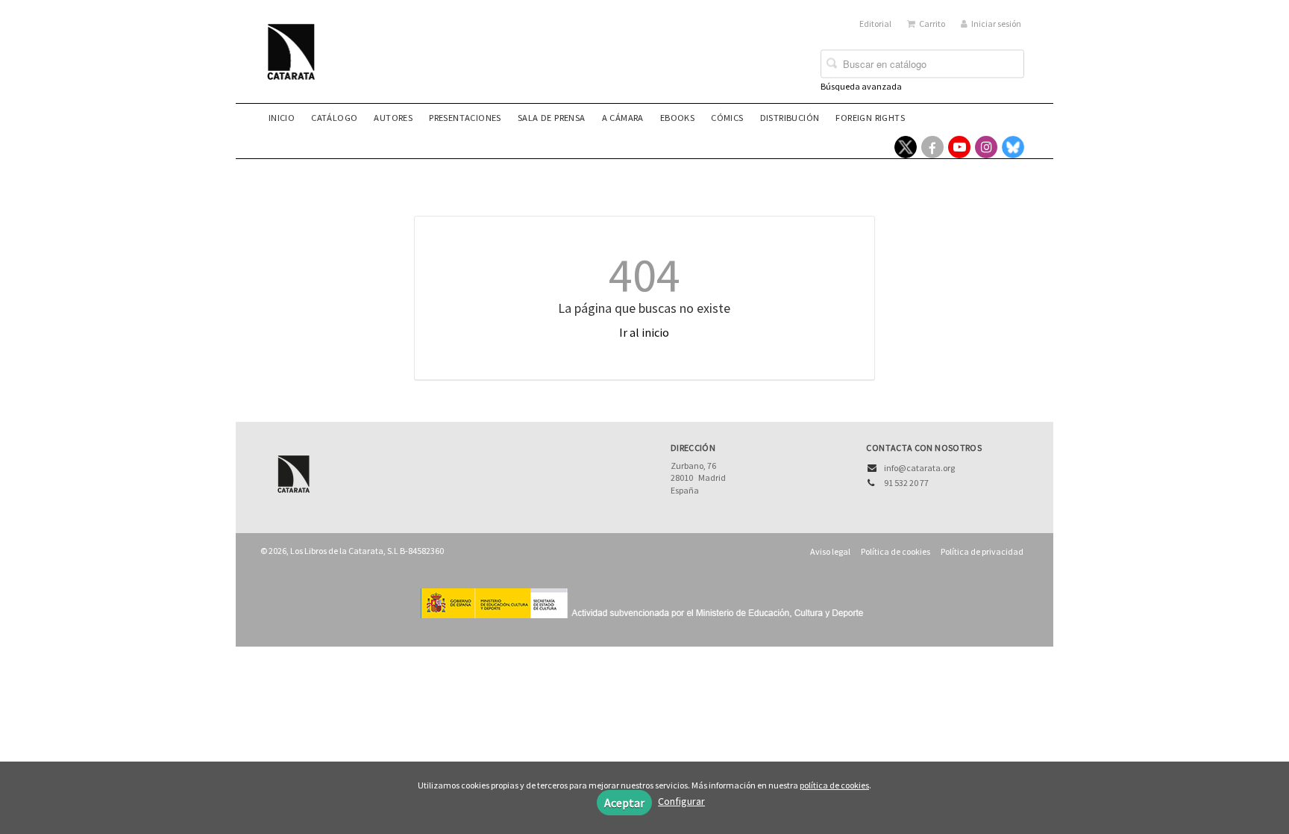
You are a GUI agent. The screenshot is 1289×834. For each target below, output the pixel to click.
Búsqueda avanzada (861, 86)
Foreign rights (870, 117)
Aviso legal (830, 551)
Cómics (727, 117)
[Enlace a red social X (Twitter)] (905, 147)
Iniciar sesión (996, 23)
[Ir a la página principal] (295, 61)
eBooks (677, 117)
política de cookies (834, 785)
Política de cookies (895, 551)
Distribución (790, 117)
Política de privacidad (982, 551)
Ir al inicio (644, 332)
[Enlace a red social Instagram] (986, 147)
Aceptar (624, 802)
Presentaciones (465, 117)
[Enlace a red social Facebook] (932, 147)
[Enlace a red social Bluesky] (1013, 147)
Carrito (932, 23)
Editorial (875, 23)
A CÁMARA (623, 117)
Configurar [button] (681, 801)
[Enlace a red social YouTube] (959, 147)
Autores (393, 117)
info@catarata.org (919, 467)
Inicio (282, 117)
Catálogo (334, 117)
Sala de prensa (552, 117)
